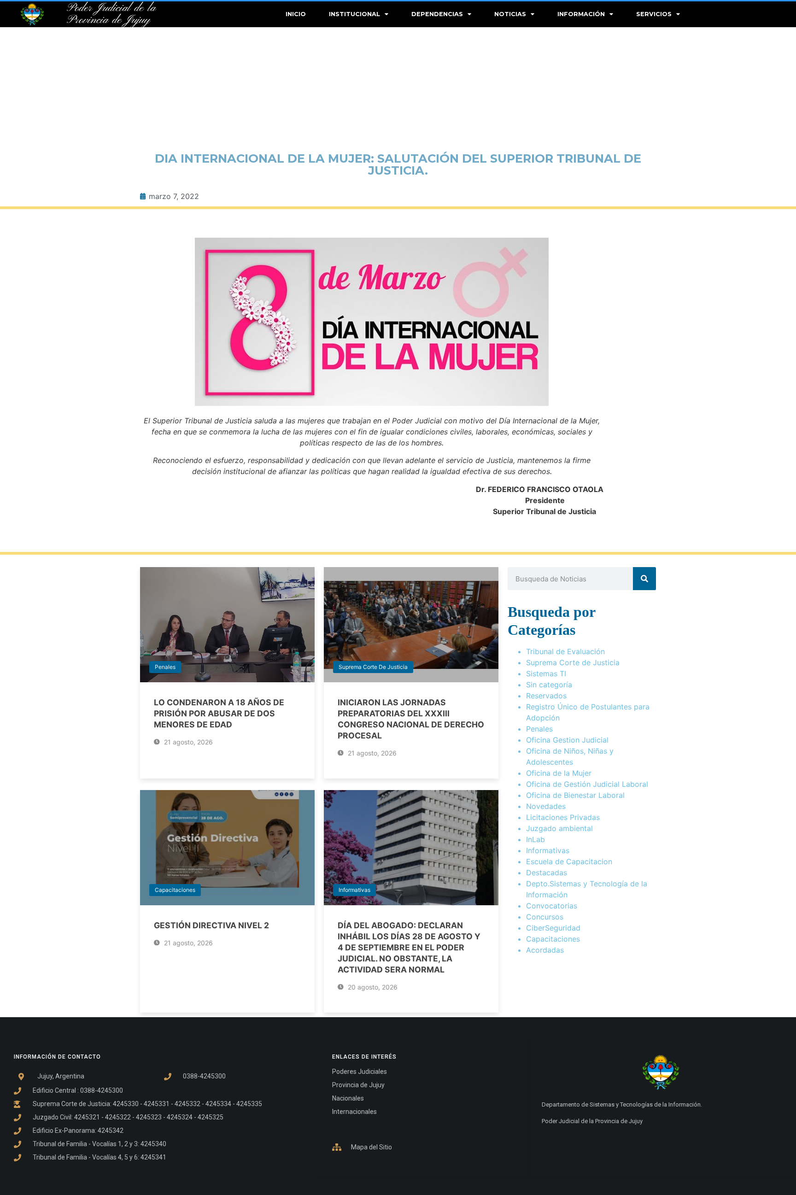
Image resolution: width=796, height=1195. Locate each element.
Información (581, 14)
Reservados (546, 695)
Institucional (354, 14)
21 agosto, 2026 (187, 742)
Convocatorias (551, 905)
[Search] (644, 578)
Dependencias (437, 14)
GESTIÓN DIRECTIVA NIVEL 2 (211, 925)
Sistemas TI (546, 673)
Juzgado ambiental (559, 828)
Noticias (510, 14)
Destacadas (546, 872)
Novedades (546, 806)
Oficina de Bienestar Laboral (575, 795)
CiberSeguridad (553, 927)
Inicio (296, 14)
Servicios (654, 14)
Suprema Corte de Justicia (373, 666)
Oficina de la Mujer (558, 773)
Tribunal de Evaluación (565, 651)
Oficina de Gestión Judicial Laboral (587, 784)
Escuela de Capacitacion (569, 861)
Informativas (354, 889)
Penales (165, 666)
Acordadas (545, 950)
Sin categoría (549, 684)
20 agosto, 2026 (372, 987)
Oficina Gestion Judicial (567, 739)
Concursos (544, 916)
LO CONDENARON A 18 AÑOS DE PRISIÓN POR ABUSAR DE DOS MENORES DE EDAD (219, 713)
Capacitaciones (175, 889)
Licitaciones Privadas (563, 817)
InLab (535, 839)
